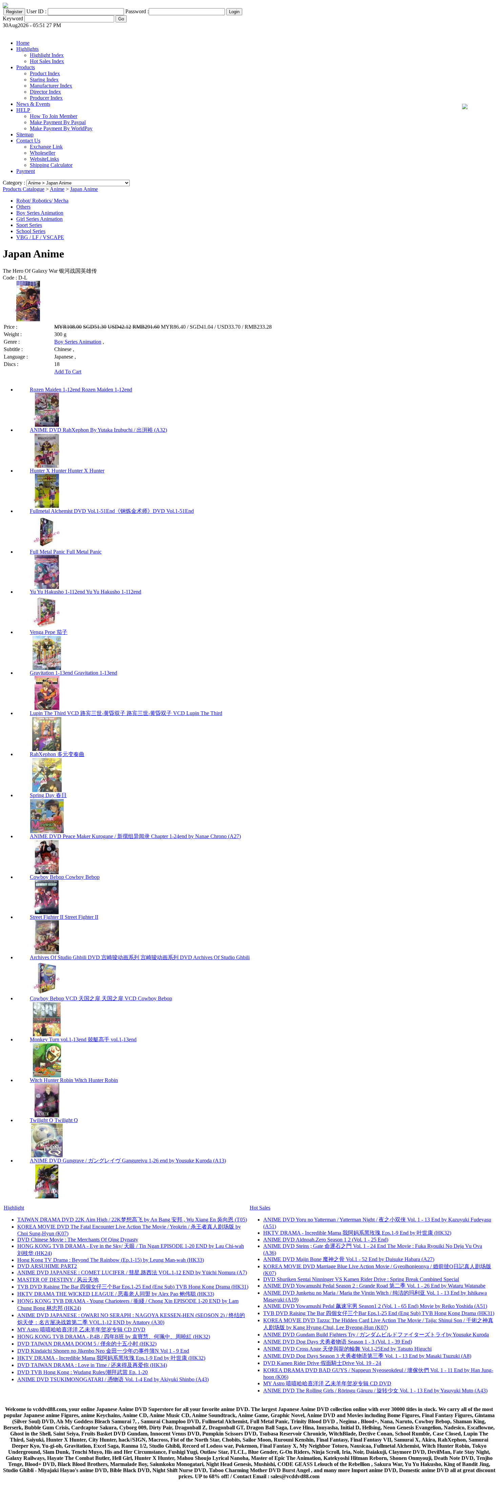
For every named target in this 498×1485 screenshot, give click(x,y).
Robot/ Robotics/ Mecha (42, 201)
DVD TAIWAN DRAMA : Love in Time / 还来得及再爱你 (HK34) (92, 1365)
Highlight (14, 1208)
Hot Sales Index (47, 61)
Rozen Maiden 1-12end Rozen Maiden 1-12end (81, 389)
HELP (23, 110)
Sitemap (25, 134)
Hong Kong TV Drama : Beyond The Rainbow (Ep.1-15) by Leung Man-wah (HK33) (110, 1260)
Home (22, 43)
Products (25, 67)
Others (23, 207)
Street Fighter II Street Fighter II (64, 917)
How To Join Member (53, 116)
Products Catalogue (23, 189)
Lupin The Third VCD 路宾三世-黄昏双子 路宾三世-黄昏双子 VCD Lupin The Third (126, 713)
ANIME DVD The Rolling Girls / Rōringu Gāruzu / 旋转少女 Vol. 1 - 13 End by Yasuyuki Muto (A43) (375, 1390)
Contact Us (28, 140)
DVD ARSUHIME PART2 (47, 1266)
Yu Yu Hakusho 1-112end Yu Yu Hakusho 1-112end (85, 592)
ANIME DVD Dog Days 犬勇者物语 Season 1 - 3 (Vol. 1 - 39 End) (337, 1342)
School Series (30, 231)
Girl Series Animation (39, 219)
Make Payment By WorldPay (61, 128)
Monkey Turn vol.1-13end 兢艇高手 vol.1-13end (83, 1039)
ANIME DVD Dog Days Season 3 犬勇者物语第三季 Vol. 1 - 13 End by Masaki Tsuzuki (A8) (367, 1356)
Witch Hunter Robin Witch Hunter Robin (74, 1080)
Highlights (27, 49)
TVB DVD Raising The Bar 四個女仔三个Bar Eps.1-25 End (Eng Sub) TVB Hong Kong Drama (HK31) (132, 1287)
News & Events (33, 104)
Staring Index (44, 79)
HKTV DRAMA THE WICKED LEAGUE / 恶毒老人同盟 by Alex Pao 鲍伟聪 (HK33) (115, 1294)
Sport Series (29, 225)
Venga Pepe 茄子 (48, 632)
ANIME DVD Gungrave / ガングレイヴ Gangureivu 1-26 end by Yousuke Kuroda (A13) (128, 1160)
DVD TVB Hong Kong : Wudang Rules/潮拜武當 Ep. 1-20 (82, 1372)
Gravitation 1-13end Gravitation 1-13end (73, 673)
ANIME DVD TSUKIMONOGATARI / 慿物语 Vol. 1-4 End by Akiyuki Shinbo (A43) (113, 1379)
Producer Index (46, 98)
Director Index (45, 92)
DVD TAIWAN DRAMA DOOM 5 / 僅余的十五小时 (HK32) (87, 1344)
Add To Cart (67, 371)
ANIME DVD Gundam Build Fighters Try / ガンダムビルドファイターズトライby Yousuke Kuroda (376, 1334)
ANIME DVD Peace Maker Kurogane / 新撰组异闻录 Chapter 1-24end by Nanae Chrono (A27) (135, 836)
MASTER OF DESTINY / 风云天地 (58, 1279)
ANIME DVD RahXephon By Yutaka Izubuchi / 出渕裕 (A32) (98, 430)
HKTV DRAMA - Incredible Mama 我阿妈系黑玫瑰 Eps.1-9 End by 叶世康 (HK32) (111, 1358)
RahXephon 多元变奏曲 (57, 754)
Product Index (45, 73)
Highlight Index (47, 55)
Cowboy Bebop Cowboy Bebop (65, 877)
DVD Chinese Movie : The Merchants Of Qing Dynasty (77, 1239)
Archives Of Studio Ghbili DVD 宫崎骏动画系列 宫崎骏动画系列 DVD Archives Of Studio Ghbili (140, 957)
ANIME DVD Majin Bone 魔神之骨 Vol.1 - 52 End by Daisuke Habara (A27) (348, 1259)
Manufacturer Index (51, 86)
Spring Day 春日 (48, 795)
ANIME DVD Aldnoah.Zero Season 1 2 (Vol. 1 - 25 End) (325, 1239)
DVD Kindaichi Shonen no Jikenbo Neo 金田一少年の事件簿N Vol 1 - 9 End (103, 1351)
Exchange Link (46, 147)
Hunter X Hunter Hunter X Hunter (67, 471)
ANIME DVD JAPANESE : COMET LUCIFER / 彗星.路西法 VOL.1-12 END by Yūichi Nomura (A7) (132, 1272)
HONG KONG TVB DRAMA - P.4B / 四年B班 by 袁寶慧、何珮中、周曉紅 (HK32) (113, 1336)
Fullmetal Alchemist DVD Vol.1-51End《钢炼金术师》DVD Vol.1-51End (112, 511)
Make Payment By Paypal (58, 122)
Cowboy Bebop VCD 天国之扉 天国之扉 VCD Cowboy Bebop (101, 998)
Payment (25, 171)
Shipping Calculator (51, 165)
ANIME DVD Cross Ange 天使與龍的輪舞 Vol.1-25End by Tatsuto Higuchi (347, 1349)
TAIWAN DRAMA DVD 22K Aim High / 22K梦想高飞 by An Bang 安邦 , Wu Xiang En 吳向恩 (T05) (132, 1219)
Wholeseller (42, 153)
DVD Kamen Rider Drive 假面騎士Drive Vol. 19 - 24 (322, 1363)
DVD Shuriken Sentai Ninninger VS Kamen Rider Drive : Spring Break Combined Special (361, 1279)
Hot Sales (260, 1208)
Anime (57, 189)
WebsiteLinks (44, 159)
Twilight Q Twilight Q (54, 1120)
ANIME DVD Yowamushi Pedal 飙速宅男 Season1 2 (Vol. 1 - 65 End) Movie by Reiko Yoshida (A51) (375, 1306)
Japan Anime (84, 189)
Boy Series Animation (39, 213)
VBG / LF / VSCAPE (40, 237)
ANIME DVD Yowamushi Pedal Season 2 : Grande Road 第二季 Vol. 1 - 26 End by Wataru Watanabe (374, 1286)
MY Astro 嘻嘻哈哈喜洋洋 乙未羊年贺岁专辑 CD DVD (81, 1329)
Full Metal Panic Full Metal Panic (66, 552)
